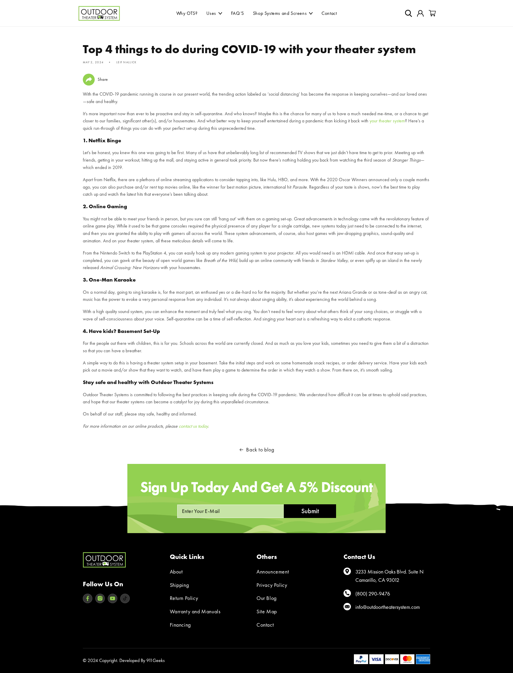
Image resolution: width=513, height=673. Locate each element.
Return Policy (184, 598)
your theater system (387, 121)
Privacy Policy (271, 585)
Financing (180, 624)
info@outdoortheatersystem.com (387, 607)
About (176, 571)
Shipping (179, 585)
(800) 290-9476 (372, 593)
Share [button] (103, 79)
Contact (265, 624)
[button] (214, 13)
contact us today (193, 426)
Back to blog (260, 449)
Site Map (266, 611)
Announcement (272, 571)
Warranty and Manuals (195, 611)
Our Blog (266, 598)
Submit (310, 511)
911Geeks (155, 660)
